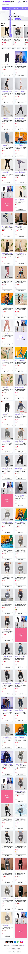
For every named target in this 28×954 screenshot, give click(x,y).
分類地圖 (18, 951)
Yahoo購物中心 (9, 2)
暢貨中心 (10, 14)
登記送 (10, 11)
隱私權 (14, 951)
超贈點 (25, 8)
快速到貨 (10, 17)
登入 (20, 1)
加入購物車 (8, 75)
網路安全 (9, 951)
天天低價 (10, 19)
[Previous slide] (2, 57)
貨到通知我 (7, 425)
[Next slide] (12, 57)
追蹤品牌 (18, 19)
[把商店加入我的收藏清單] (25, 344)
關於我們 (13, 948)
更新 (23, 945)
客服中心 (8, 948)
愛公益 (10, 33)
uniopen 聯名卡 (16, 8)
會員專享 (10, 30)
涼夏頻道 (10, 22)
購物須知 (19, 948)
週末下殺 (10, 27)
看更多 (10, 35)
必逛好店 (10, 25)
